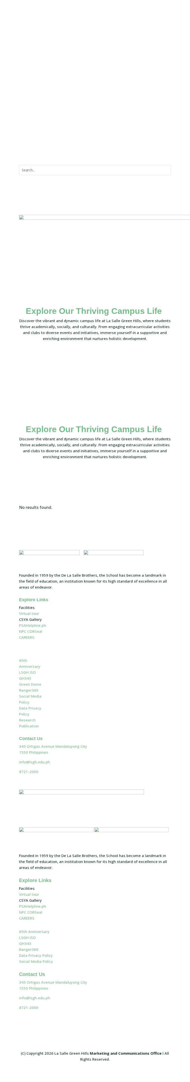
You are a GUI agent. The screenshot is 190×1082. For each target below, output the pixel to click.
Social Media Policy (36, 961)
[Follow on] (90, 119)
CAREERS (26, 637)
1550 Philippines (33, 752)
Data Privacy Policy (36, 955)
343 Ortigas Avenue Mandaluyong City (53, 746)
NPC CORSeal (30, 631)
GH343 (25, 678)
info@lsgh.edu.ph (34, 761)
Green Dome (30, 684)
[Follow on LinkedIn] (167, 41)
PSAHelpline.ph (32, 625)
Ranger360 (28, 690)
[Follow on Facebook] (137, 41)
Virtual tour (29, 613)
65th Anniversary (34, 931)
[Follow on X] (147, 41)
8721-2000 (28, 771)
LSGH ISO (27, 672)
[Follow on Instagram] (157, 41)
